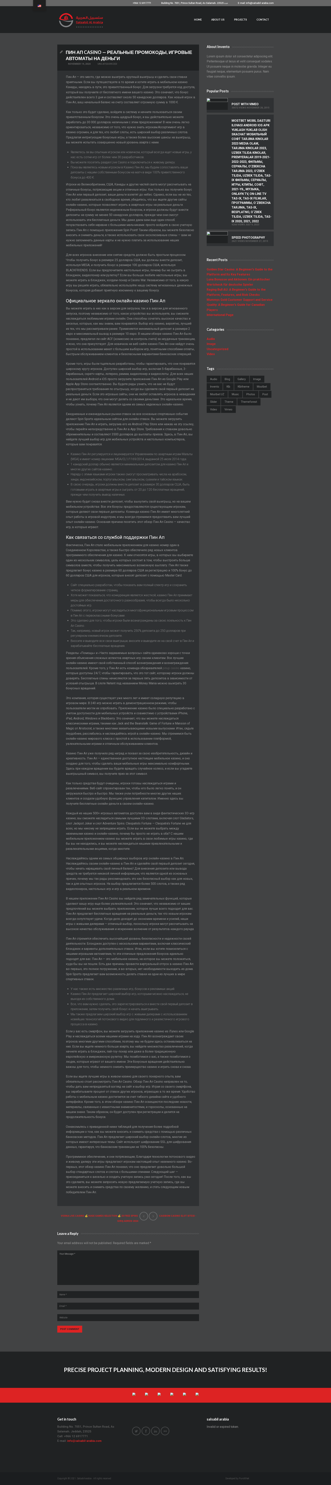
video (213, 409)
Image (211, 344)
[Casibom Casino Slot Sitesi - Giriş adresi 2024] (153, 1216)
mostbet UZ (217, 394)
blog (227, 379)
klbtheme (243, 386)
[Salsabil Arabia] (81, 19)
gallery (242, 379)
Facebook (146, 1431)
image (257, 379)
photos (250, 394)
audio (213, 379)
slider (213, 401)
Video (211, 354)
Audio (211, 339)
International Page (220, 315)
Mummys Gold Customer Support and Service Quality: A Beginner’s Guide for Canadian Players (240, 305)
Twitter (136, 1431)
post (265, 394)
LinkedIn (155, 1431)
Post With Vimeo (245, 104)
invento (214, 386)
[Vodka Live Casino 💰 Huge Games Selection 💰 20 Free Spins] (143, 1216)
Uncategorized (107, 64)
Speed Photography (248, 237)
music (235, 394)
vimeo (228, 409)
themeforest (249, 401)
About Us (217, 19)
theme (228, 401)
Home (198, 19)
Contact (262, 19)
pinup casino (171, 668)
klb (228, 386)
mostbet (262, 386)
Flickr (165, 1431)
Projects (240, 19)
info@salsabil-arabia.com (84, 1441)
